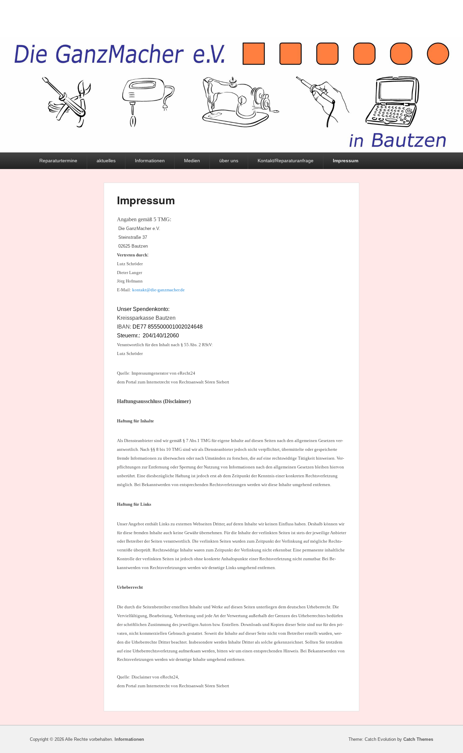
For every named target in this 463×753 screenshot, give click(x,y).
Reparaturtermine (58, 160)
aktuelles (106, 160)
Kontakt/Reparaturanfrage (286, 160)
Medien (192, 160)
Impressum (345, 160)
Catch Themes (418, 739)
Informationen (150, 160)
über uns (228, 160)
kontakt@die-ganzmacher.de (158, 289)
